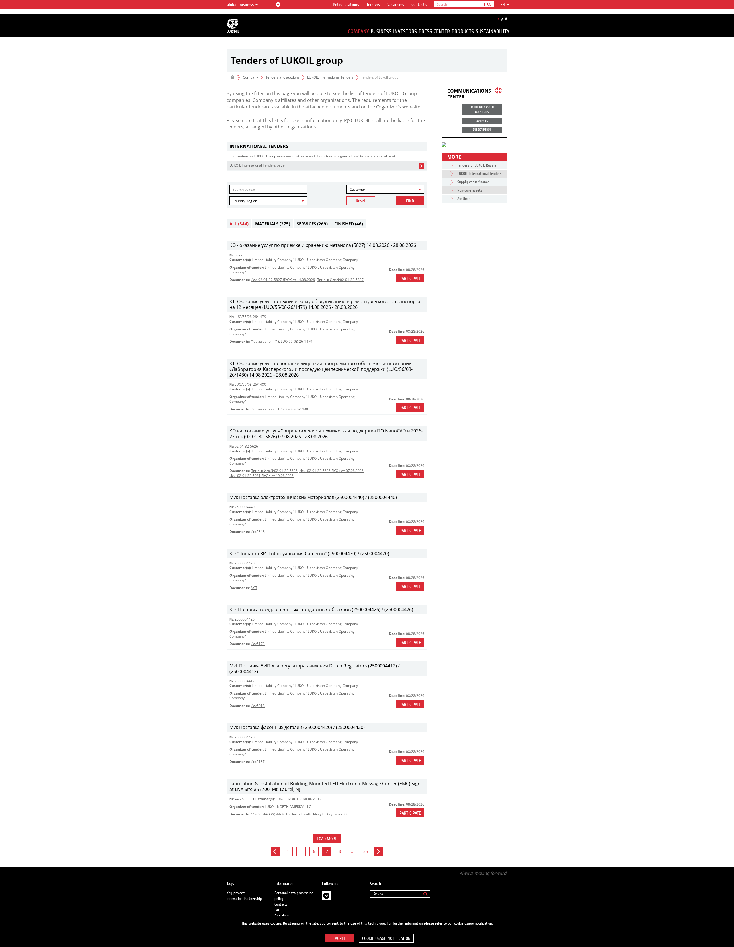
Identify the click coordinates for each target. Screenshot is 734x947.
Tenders (373, 4)
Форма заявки (263, 409)
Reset (361, 200)
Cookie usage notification (386, 938)
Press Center (434, 31)
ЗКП (254, 588)
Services (312, 224)
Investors (405, 31)
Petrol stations (346, 4)
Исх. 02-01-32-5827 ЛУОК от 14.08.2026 (283, 280)
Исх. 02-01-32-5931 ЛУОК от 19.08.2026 (261, 475)
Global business (241, 4)
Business (381, 31)
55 (365, 851)
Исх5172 (258, 644)
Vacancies (395, 4)
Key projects (236, 893)
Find (410, 201)
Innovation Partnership (244, 899)
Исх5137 (258, 761)
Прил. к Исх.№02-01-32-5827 (340, 280)
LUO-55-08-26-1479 (296, 341)
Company (358, 31)
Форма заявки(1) (265, 341)
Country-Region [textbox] (245, 200)
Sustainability (492, 31)
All (239, 224)
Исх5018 (258, 706)
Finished (348, 224)
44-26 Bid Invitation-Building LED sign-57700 (311, 814)
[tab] (327, 146)
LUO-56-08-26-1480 (292, 409)
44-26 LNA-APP (262, 814)
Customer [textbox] (357, 189)
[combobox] (385, 189)
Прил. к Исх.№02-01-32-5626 (274, 471)
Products (463, 31)
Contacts (419, 4)
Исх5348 (258, 531)
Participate (410, 278)
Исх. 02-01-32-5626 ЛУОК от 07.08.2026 (331, 471)
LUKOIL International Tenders (330, 77)
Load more (327, 838)
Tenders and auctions (283, 77)
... (301, 851)
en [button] (503, 4)
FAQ (277, 910)
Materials (272, 224)
